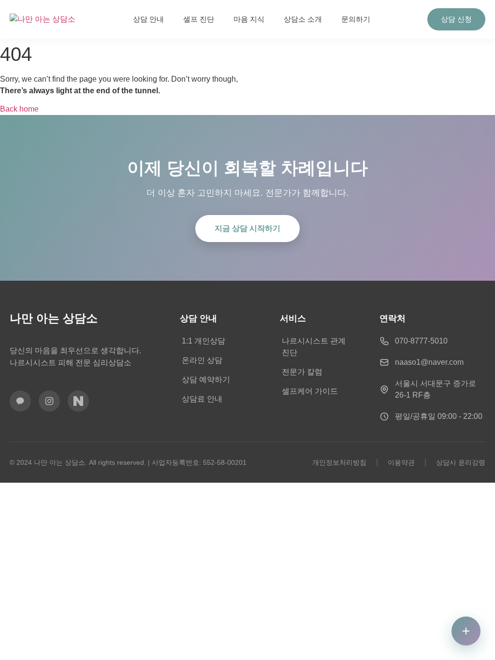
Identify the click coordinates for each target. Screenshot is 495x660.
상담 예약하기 (206, 379)
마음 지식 (248, 19)
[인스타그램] (49, 401)
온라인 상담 (202, 360)
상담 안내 (148, 19)
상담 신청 (456, 19)
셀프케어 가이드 (310, 391)
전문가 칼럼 (302, 372)
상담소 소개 (303, 19)
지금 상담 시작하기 (247, 228)
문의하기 (355, 19)
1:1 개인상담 (203, 341)
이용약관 (401, 462)
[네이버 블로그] (78, 401)
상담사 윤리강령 (460, 462)
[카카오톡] (20, 401)
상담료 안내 (202, 399)
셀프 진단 (198, 19)
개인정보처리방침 (339, 462)
